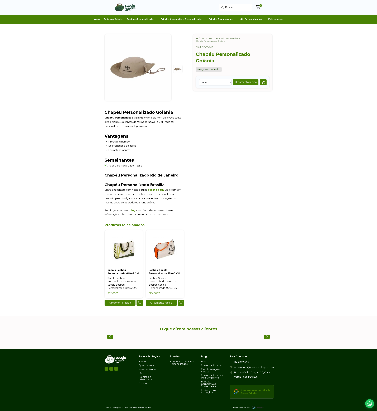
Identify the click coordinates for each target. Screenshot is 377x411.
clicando (153, 189)
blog (132, 210)
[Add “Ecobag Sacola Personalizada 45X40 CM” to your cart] (181, 303)
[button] (245, 82)
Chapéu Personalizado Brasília (135, 184)
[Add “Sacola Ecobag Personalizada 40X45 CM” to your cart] (140, 303)
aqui (162, 189)
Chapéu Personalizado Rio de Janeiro (141, 175)
